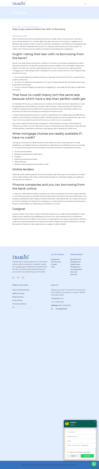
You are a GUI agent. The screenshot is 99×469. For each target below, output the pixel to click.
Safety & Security (18, 293)
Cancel (73, 456)
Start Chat (87, 456)
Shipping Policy (18, 297)
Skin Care (73, 272)
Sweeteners (55, 259)
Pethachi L (18, 27)
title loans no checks (31, 27)
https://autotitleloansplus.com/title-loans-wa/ (46, 120)
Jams (53, 267)
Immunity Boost (76, 269)
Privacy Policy (17, 300)
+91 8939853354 (61, 309)
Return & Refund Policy (20, 290)
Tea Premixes (56, 262)
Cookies (54, 264)
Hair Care (73, 274)
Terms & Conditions (19, 304)
